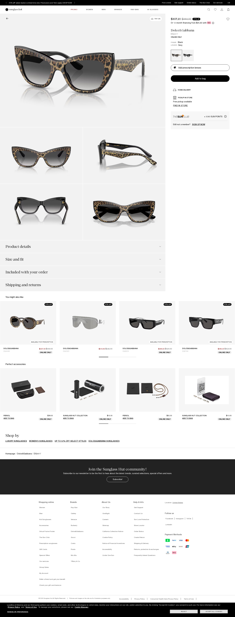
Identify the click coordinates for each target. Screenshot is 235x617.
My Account (43, 573)
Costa (73, 543)
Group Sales (44, 567)
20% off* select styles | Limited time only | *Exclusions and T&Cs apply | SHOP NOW (40, 3)
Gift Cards (43, 549)
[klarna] (174, 553)
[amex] (168, 547)
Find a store (166, 3)
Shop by (12, 436)
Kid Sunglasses (45, 519)
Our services (217, 3)
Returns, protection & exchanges (146, 549)
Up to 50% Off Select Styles (70, 441)
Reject (184, 611)
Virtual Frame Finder (47, 531)
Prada (73, 549)
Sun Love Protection (141, 519)
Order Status (139, 531)
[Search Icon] (208, 9)
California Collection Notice (112, 531)
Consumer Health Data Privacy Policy (164, 599)
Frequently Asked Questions (144, 555)
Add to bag (9, 418)
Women (42, 507)
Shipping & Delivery (141, 543)
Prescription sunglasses (48, 543)
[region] (200, 102)
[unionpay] (187, 547)
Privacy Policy (139, 599)
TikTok (188, 519)
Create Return (139, 537)
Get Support (138, 507)
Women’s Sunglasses (40, 441)
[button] (7, 18)
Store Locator (139, 525)
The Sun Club (205, 3)
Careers (105, 519)
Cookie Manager (81, 607)
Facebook (169, 519)
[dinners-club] (168, 554)
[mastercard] (187, 541)
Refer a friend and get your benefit (52, 579)
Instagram (180, 519)
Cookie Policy (107, 537)
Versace (74, 519)
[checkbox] (228, 19)
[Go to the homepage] (14, 9)
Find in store (180, 105)
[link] (222, 9)
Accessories (44, 525)
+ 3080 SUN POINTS (213, 116)
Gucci (73, 537)
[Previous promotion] (6, 3)
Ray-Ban (74, 507)
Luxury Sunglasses (16, 441)
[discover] (181, 547)
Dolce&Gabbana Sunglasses (104, 441)
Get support (178, 3)
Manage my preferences (17, 612)
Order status (191, 3)
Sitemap (105, 525)
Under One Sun (108, 555)
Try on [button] (157, 19)
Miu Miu (74, 555)
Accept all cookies (214, 611)
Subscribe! (117, 479)
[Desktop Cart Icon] (228, 9)
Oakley (73, 513)
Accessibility (107, 549)
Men (41, 513)
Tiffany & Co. (75, 561)
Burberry (74, 525)
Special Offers (44, 555)
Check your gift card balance (50, 585)
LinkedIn (169, 525)
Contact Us (138, 513)
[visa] (181, 541)
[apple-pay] (174, 547)
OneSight (106, 513)
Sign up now (198, 124)
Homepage (10, 453)
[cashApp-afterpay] (168, 541)
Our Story (105, 507)
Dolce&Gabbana (182, 30)
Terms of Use (189, 599)
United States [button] (177, 503)
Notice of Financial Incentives (113, 543)
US (229, 3)
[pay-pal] (174, 541)
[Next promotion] (74, 3)
